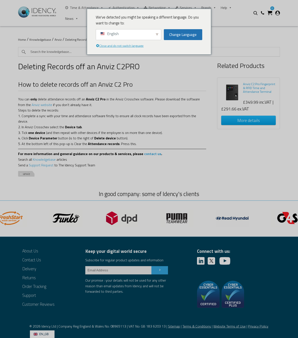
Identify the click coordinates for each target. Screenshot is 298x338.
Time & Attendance (84, 7)
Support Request (41, 165)
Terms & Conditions (196, 326)
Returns (29, 277)
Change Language (183, 34)
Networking (157, 7)
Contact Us (31, 260)
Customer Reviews (38, 304)
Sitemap (174, 326)
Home (22, 39)
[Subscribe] (159, 270)
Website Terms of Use (229, 326)
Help (224, 7)
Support (29, 295)
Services (186, 7)
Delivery (29, 268)
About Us (30, 251)
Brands (206, 7)
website (46, 104)
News (69, 18)
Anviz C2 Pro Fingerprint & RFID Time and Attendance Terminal (259, 88)
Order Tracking (34, 286)
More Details (248, 120)
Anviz (58, 39)
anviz (26, 173)
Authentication (124, 7)
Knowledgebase (40, 39)
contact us (152, 153)
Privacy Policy (258, 326)
